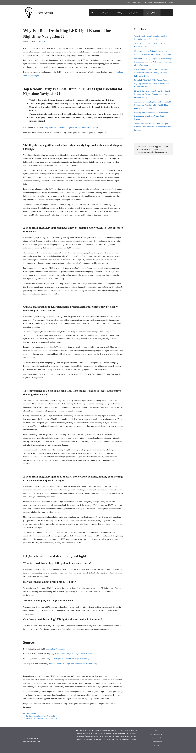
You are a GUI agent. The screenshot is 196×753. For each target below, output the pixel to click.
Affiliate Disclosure (160, 2)
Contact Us (167, 13)
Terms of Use (148, 2)
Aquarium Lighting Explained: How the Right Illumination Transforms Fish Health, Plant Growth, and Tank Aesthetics (152, 105)
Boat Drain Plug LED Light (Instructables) (74, 653)
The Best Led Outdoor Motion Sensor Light (41, 718)
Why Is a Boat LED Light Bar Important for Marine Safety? (73, 663)
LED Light (119, 13)
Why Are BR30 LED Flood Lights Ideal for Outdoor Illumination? (71, 127)
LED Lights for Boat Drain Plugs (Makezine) (70, 658)
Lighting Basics (105, 13)
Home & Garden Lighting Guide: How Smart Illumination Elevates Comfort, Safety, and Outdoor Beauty (152, 94)
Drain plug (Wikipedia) (55, 648)
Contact (170, 2)
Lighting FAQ (150, 13)
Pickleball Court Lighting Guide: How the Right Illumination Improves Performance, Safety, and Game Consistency (153, 61)
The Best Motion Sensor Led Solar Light (40, 716)
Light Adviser (45, 13)
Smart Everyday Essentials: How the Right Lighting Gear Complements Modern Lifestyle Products (152, 126)
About (128, 2)
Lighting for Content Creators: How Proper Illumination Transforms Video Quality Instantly (151, 115)
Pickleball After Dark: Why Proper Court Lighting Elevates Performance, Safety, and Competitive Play (151, 83)
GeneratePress (35, 741)
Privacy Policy (137, 2)
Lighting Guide (133, 13)
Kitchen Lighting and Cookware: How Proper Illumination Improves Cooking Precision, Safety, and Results (152, 72)
